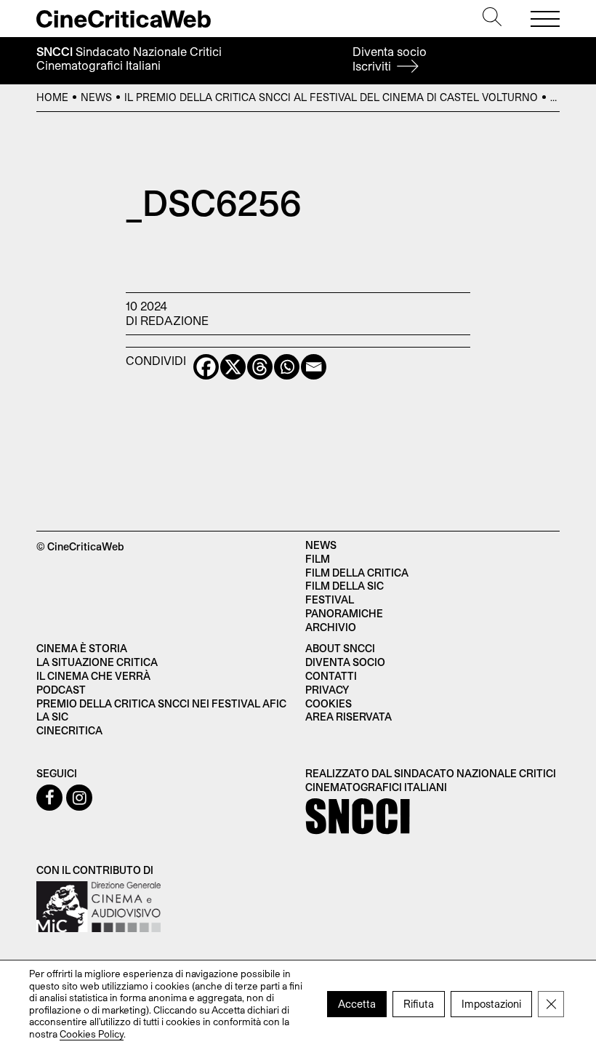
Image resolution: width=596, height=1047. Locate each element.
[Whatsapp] (286, 367)
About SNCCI (340, 648)
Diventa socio (390, 58)
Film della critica (356, 572)
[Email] (313, 367)
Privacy (327, 689)
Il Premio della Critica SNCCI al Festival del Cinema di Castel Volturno (331, 97)
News (96, 97)
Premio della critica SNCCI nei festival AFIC (161, 703)
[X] (233, 367)
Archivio (330, 627)
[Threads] (260, 367)
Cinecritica (69, 730)
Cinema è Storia (81, 648)
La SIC (52, 716)
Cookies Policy (92, 1033)
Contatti (331, 676)
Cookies (328, 703)
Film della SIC (344, 585)
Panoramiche (344, 613)
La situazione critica (97, 662)
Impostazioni (491, 1003)
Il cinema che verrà (93, 676)
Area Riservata (348, 716)
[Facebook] (206, 367)
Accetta (357, 1003)
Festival (329, 599)
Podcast (61, 689)
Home (52, 97)
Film (317, 559)
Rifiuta (418, 1003)
